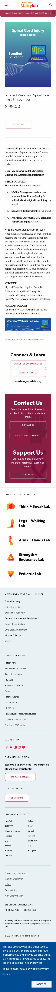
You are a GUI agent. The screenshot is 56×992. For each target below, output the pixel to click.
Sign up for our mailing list (28, 364)
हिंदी (29, 846)
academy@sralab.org (28, 381)
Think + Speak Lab (34, 506)
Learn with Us (11, 702)
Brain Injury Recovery (15, 613)
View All (8, 641)
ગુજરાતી (31, 836)
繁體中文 (9, 826)
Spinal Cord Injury (36, 340)
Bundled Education (18, 340)
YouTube (11, 747)
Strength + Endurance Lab (32, 557)
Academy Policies (28, 373)
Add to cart (18, 125)
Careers (8, 691)
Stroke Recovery (12, 601)
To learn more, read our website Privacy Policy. (26, 972)
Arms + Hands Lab (34, 540)
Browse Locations (20, 777)
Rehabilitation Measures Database (20, 714)
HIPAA (8, 884)
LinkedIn (15, 747)
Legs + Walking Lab (32, 523)
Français (8, 851)
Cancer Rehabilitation (15, 624)
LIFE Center (10, 708)
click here (35, 313)
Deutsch (8, 856)
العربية (31, 831)
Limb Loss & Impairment (16, 630)
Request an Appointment (28, 436)
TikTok (23, 747)
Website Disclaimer (14, 879)
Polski (30, 821)
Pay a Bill (9, 680)
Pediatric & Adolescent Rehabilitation (22, 618)
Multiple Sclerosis (13, 635)
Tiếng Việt (32, 841)
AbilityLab (30, 5)
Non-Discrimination (14, 896)
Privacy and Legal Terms (16, 873)
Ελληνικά (32, 851)
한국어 (31, 826)
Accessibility (10, 890)
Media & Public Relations (16, 668)
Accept (41, 984)
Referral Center (12, 697)
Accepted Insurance (14, 674)
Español (8, 821)
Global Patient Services (15, 719)
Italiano (8, 846)
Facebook (6, 747)
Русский (9, 836)
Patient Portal (11, 663)
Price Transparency (14, 685)
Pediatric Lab (30, 574)
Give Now (28, 475)
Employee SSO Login (15, 725)
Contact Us (28, 425)
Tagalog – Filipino (12, 831)
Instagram (19, 747)
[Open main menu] (6, 5)
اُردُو (6, 841)
